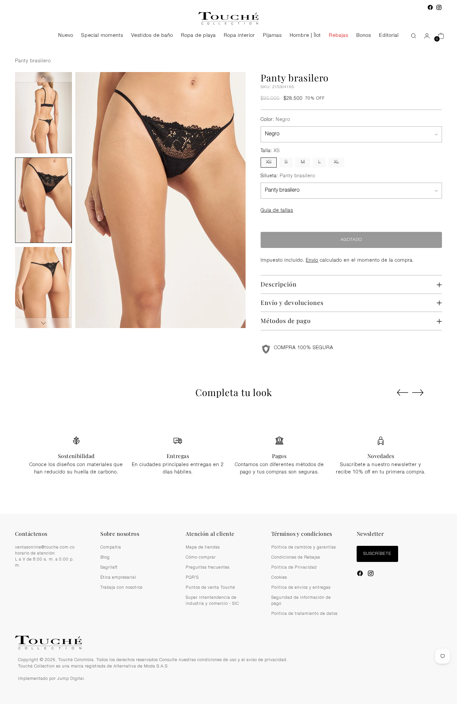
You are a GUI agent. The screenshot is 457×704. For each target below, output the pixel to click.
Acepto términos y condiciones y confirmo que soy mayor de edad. (232, 390)
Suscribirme (228, 406)
